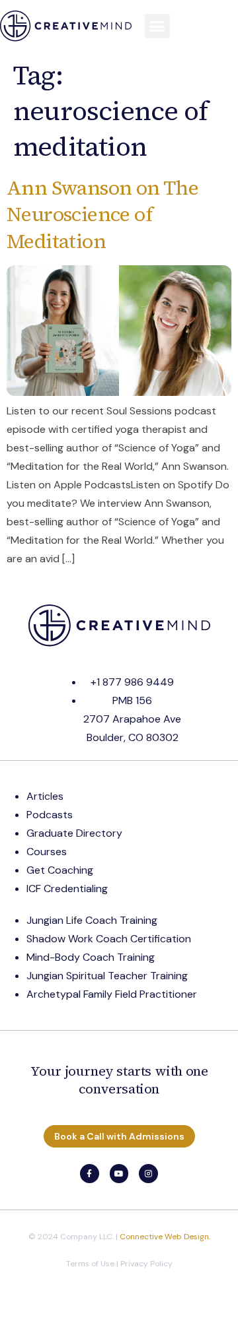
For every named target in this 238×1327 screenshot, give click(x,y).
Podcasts (49, 815)
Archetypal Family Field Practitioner (111, 994)
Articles (44, 796)
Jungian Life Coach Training (91, 920)
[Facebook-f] (89, 1173)
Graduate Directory (74, 833)
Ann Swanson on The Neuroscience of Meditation (102, 214)
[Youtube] (119, 1173)
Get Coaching (59, 870)
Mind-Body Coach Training (90, 957)
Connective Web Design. (165, 1236)
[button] (157, 26)
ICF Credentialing (67, 888)
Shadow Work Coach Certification (108, 939)
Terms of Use (90, 1263)
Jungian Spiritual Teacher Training (107, 976)
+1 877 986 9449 (132, 682)
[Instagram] (148, 1173)
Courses (46, 851)
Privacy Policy (146, 1263)
